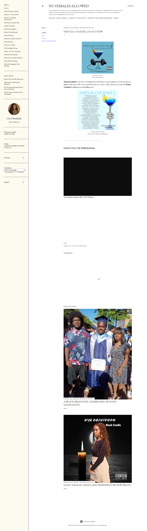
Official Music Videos (58, 18)
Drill (43, 36)
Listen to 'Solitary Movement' (99, 18)
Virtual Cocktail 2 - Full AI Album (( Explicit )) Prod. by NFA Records (87, 140)
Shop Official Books (11, 32)
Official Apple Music (11, 48)
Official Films (8, 42)
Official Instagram (10, 29)
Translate (21, 172)
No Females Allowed (69, 6)
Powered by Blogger (89, 521)
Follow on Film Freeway (12, 51)
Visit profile (14, 122)
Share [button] (44, 28)
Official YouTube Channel (12, 39)
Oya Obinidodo (67, 140)
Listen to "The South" (77, 18)
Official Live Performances (13, 58)
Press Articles (8, 35)
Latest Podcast (9, 26)
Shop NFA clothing (10, 61)
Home (6, 8)
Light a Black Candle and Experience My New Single (97, 485)
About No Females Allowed (13, 79)
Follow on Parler (9, 45)
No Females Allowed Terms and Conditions (13, 88)
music (44, 38)
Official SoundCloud (11, 55)
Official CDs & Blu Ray (11, 23)
